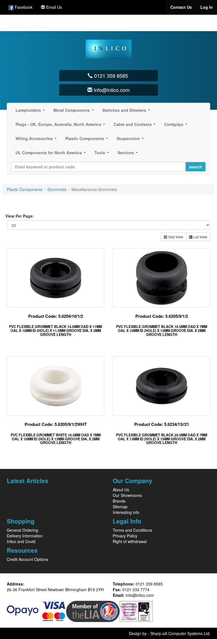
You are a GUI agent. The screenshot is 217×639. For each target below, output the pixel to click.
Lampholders (31, 111)
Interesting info (126, 512)
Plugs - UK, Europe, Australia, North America (61, 125)
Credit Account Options (27, 559)
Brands (119, 501)
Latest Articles (27, 480)
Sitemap (120, 506)
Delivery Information (25, 536)
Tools (102, 154)
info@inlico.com (140, 595)
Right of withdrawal (130, 541)
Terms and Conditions (132, 530)
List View (199, 236)
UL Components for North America (52, 154)
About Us (121, 489)
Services (129, 154)
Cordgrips (177, 125)
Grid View (175, 236)
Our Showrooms (127, 495)
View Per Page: (19, 216)
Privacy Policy (125, 536)
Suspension (131, 140)
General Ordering (22, 530)
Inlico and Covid (21, 541)
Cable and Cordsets (136, 125)
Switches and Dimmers (127, 111)
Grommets (56, 189)
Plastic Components (87, 140)
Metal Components (74, 111)
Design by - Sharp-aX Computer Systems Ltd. (170, 633)
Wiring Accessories (37, 140)
